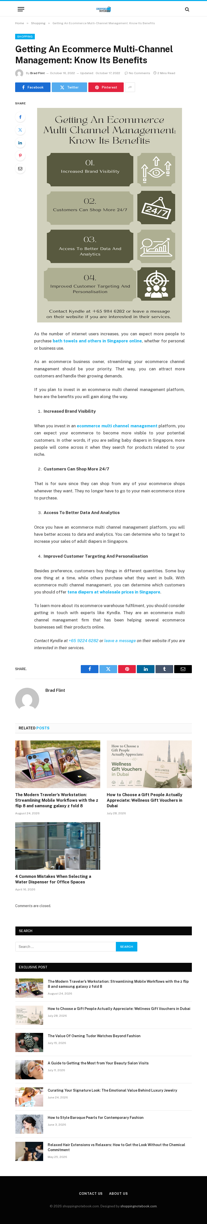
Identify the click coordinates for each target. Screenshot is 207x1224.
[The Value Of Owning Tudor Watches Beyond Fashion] (29, 1042)
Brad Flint (37, 73)
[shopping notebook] (103, 9)
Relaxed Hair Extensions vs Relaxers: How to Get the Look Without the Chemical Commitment (116, 1147)
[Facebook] (20, 117)
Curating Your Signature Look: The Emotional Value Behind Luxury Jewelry (112, 1090)
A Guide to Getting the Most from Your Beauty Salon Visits (98, 1063)
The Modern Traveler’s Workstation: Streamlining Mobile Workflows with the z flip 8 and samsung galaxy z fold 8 (56, 800)
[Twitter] (20, 130)
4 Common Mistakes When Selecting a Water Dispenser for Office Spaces (53, 879)
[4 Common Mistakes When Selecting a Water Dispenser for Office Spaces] (57, 846)
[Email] (20, 168)
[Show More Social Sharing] (130, 87)
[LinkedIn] (20, 143)
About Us (118, 1194)
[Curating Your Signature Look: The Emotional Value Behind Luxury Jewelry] (29, 1097)
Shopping (25, 36)
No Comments (139, 73)
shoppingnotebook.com (138, 1206)
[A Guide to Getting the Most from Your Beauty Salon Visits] (29, 1069)
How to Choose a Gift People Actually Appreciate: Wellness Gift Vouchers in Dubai (144, 800)
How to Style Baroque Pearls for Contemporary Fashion (96, 1118)
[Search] (186, 9)
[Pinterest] (20, 156)
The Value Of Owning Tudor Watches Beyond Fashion (94, 1036)
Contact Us (91, 1194)
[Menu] (21, 9)
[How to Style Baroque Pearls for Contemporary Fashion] (29, 1124)
